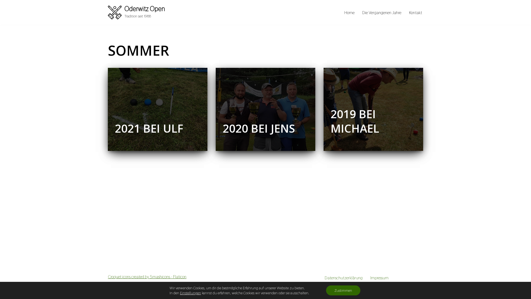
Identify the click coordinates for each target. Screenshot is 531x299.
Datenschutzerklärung (344, 278)
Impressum (379, 278)
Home (349, 13)
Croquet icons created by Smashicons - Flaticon (147, 277)
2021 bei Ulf (149, 128)
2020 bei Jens (259, 128)
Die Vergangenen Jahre (381, 13)
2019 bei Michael (354, 121)
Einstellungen (190, 292)
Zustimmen (343, 290)
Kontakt (415, 13)
